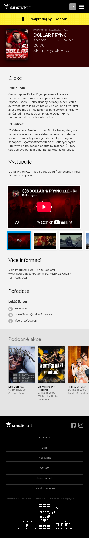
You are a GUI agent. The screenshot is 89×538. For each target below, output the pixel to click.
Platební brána (58, 498)
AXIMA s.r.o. (41, 498)
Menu (82, 7)
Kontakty (44, 437)
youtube (15, 175)
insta (77, 171)
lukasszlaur (21, 308)
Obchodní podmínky (44, 488)
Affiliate (44, 468)
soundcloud (47, 171)
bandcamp (64, 171)
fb (35, 171)
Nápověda (44, 458)
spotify (28, 175)
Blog (44, 447)
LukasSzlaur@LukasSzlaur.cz (33, 314)
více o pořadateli (25, 320)
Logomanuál (44, 478)
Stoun (38, 50)
